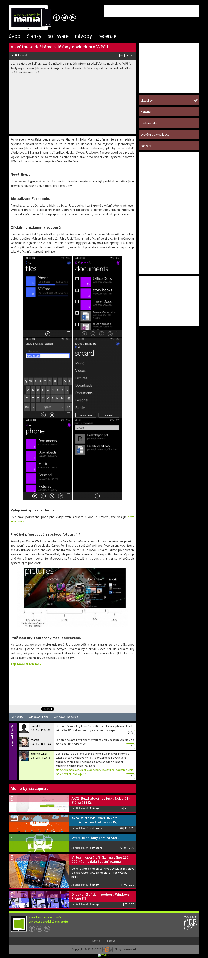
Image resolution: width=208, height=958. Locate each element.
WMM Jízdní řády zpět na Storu (95, 838)
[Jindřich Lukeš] (24, 756)
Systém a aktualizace (155, 134)
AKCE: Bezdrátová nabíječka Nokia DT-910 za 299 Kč (101, 801)
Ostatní (146, 112)
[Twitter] (65, 18)
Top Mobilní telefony (26, 664)
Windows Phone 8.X (66, 717)
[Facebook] (57, 18)
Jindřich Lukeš (19, 55)
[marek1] (24, 728)
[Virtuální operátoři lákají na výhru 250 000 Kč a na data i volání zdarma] (39, 871)
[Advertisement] (151, 11)
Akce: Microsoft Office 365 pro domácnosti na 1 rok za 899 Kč (95, 820)
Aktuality (17, 717)
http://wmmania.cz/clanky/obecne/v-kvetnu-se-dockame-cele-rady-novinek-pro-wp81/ (95, 772)
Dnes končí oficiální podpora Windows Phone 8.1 (100, 896)
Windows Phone (39, 717)
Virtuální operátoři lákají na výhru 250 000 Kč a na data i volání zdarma (100, 860)
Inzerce (111, 941)
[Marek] (24, 742)
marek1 (35, 726)
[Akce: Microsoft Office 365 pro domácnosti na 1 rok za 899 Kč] (39, 823)
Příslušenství (149, 123)
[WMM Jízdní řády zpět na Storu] (39, 843)
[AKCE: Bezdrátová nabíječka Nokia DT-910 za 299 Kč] (39, 803)
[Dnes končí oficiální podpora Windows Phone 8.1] (39, 899)
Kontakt (97, 941)
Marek (35, 740)
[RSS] (73, 18)
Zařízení (146, 146)
